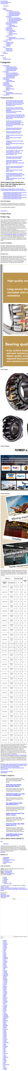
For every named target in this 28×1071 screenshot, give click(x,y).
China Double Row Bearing (10, 234)
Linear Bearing (9, 28)
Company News (9, 50)
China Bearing (4, 889)
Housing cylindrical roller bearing (13, 132)
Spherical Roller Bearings (14, 14)
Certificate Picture (10, 42)
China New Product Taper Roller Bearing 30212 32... (15, 824)
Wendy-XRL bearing (5, 895)
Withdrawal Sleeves (13, 33)
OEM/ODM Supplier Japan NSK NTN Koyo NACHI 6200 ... (15, 794)
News (4, 47)
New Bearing (9, 39)
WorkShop (8, 45)
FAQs (4, 52)
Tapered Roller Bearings (14, 11)
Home (4, 8)
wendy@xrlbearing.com (6, 2)
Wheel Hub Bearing (13, 26)
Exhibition (8, 44)
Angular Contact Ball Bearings (15, 19)
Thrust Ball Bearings (13, 21)
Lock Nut (11, 32)
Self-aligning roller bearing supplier (13, 158)
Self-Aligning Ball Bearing (13, 889)
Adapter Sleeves (12, 31)
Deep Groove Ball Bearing (14, 17)
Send (2, 841)
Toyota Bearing (20, 234)
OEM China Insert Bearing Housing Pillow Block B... (13, 785)
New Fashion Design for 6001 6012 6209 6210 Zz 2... (14, 803)
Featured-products (7, 59)
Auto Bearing (9, 24)
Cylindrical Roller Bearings (14, 13)
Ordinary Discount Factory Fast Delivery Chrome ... (15, 814)
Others (7, 36)
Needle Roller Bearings (14, 15)
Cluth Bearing (12, 25)
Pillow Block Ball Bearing (11, 22)
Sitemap (7, 886)
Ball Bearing (8, 16)
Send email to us (4, 210)
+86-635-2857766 (8, 871)
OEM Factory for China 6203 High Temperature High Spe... (13, 112)
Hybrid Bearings (12, 37)
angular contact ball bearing (6, 887)
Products (5, 9)
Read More (3, 852)
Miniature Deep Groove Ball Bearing (17, 38)
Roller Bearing (9, 10)
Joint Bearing (9, 27)
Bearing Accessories (10, 30)
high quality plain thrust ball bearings (14, 148)
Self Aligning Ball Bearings (15, 20)
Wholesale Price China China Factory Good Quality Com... (14, 105)
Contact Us (5, 53)
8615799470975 (4, 1)
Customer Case (9, 43)
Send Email (3, 894)
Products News (9, 48)
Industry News (9, 49)
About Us (5, 41)
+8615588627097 (8, 872)
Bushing (10, 34)
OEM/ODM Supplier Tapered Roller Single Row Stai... (14, 834)
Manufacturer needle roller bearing (13, 129)
